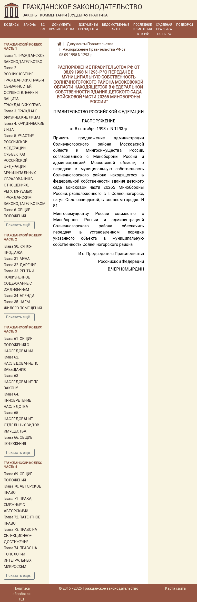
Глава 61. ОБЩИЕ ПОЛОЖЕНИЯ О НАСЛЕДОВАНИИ (18, 345)
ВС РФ (43, 27)
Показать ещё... (19, 225)
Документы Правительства (61, 27)
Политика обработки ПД (22, 593)
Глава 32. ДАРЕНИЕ (20, 265)
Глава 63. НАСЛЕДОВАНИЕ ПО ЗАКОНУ (21, 382)
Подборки (184, 24)
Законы (29, 24)
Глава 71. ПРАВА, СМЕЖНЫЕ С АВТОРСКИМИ (18, 505)
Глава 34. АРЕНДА (19, 296)
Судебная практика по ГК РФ (164, 29)
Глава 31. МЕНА (17, 259)
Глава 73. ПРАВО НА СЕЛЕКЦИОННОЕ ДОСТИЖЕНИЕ (20, 535)
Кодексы (11, 24)
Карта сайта (175, 588)
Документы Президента (88, 27)
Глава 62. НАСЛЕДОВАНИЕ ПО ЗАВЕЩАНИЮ (21, 363)
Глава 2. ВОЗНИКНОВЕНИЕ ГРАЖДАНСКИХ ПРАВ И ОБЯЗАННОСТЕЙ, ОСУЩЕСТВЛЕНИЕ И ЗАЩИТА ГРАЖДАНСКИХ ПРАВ (24, 86)
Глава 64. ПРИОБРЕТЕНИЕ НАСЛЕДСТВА (17, 400)
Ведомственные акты (115, 27)
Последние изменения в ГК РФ (142, 29)
